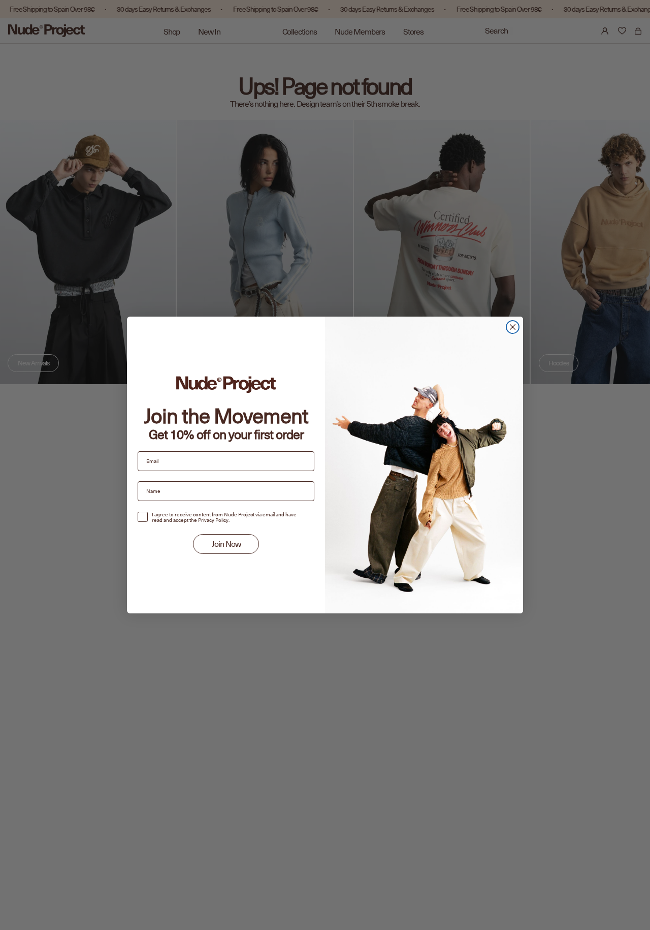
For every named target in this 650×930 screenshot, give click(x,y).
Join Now (226, 544)
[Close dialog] (512, 327)
